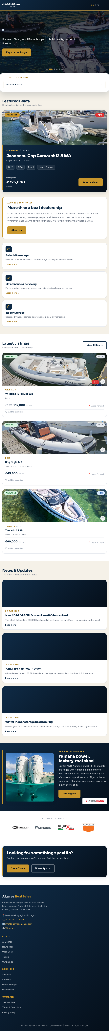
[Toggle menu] (104, 5)
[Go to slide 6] (62, 69)
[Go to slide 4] (57, 69)
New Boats (7, 947)
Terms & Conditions (11, 1007)
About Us (16, 230)
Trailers (5, 957)
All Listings (7, 942)
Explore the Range (16, 52)
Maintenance (8, 989)
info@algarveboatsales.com (18, 924)
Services (6, 979)
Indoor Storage (9, 984)
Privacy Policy (8, 1012)
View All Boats (95, 345)
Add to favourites (15, 412)
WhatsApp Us (43, 868)
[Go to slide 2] (51, 69)
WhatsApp (10, 928)
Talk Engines (69, 793)
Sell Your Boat (8, 1002)
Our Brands (7, 962)
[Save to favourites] (102, 381)
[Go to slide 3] (54, 69)
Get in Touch (18, 868)
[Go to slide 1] (47, 69)
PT (98, 5)
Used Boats (7, 952)
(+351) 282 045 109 (14, 919)
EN (92, 5)
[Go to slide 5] (59, 69)
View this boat (90, 182)
